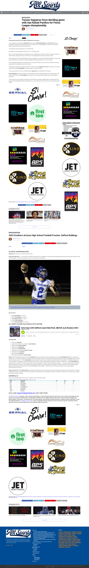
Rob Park (11, 497)
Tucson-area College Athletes (39, 538)
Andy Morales (37, 557)
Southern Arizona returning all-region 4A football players (34, 220)
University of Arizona (16, 12)
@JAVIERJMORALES (26, 393)
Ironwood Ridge (62, 536)
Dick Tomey (71, 542)
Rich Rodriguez (68, 533)
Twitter (34, 550)
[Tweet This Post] (26, 34)
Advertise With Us (46, 12)
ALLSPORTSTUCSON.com (14, 396)
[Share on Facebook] (18, 34)
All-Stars (69, 545)
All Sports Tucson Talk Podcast (60, 496)
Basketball (35, 544)
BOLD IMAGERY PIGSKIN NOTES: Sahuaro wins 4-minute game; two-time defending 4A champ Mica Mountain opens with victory (16, 221)
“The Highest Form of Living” (26, 400)
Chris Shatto (71, 496)
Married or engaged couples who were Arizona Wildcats (44, 534)
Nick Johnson (61, 542)
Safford (15, 497)
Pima (65, 539)
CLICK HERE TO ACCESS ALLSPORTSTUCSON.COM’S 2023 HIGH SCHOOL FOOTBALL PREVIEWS (33, 307)
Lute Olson (74, 533)
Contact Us (59, 12)
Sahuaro (22, 201)
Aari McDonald (78, 542)
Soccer (74, 539)
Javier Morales (30, 28)
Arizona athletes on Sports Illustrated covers (42, 541)
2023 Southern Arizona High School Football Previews (28, 496)
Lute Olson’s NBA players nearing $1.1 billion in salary (44, 532)
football (75, 536)
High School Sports (27, 12)
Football (35, 545)
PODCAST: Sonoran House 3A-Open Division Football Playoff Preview (44, 516)
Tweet (23, 246)
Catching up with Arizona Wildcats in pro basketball (44, 537)
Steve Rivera (36, 559)
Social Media (37, 12)
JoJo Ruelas (77, 496)
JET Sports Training (63, 545)
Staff (34, 556)
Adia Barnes (61, 533)
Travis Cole (27, 201)
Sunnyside (79, 533)
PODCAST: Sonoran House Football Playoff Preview (68, 515)
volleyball (69, 539)
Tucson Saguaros (34, 201)
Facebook (35, 549)
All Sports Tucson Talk (47, 496)
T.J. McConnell (75, 545)
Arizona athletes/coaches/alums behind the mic (43, 536)
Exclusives (6, 12)
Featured (18, 201)
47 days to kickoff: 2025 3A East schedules (17, 515)
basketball (61, 539)
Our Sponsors (36, 553)
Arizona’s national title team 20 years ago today (43, 533)
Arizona (66, 542)
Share (10, 38)
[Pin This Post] (34, 34)
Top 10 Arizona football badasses (40, 531)
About (53, 12)
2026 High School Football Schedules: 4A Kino (51, 220)
